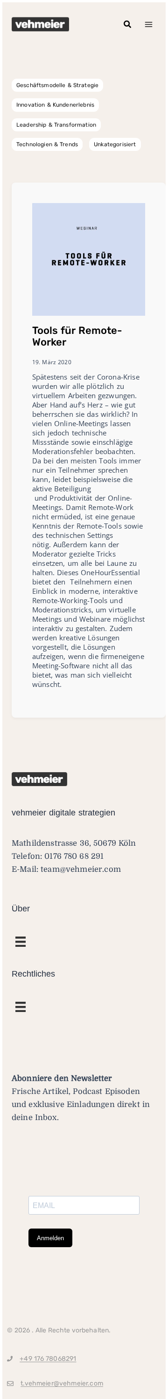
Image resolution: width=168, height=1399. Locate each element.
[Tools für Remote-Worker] (88, 259)
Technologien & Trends (47, 144)
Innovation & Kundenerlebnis (55, 105)
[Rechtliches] (20, 942)
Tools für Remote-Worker (77, 336)
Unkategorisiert (115, 144)
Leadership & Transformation (56, 125)
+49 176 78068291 (48, 1359)
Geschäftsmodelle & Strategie (57, 85)
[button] (128, 24)
